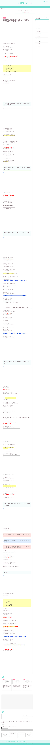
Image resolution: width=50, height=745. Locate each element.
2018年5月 (39, 36)
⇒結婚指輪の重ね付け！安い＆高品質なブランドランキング (14, 644)
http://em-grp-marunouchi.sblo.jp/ (10, 474)
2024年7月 (39, 28)
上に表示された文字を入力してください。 (8, 726)
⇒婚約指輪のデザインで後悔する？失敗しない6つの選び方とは (14, 295)
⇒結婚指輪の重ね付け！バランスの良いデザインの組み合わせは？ (15, 280)
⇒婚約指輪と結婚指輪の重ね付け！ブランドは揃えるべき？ (14, 408)
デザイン (4, 17)
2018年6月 (39, 33)
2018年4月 (39, 38)
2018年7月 (39, 31)
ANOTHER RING (25, 3)
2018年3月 (39, 41)
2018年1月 (39, 46)
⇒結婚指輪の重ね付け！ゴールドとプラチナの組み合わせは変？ (15, 636)
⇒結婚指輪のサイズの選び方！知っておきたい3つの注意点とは (14, 333)
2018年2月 (39, 43)
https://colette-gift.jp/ (8, 441)
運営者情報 (28, 7)
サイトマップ (22, 7)
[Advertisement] (17, 33)
